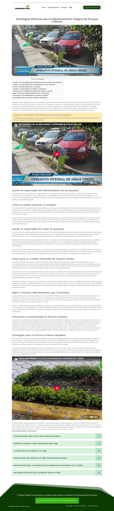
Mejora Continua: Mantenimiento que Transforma (31, 93)
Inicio (44, 7)
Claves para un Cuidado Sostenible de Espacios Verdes (33, 91)
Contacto (64, 7)
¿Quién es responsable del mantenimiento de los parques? (34, 84)
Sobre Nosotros (53, 7)
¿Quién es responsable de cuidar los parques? (29, 89)
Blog (70, 7)
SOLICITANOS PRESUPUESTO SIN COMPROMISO (57, 500)
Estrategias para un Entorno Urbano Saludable (30, 97)
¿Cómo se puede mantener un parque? (27, 86)
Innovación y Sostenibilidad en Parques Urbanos (30, 95)
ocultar (41, 79)
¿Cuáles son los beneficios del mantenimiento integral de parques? (37, 82)
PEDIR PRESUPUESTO (91, 7)
